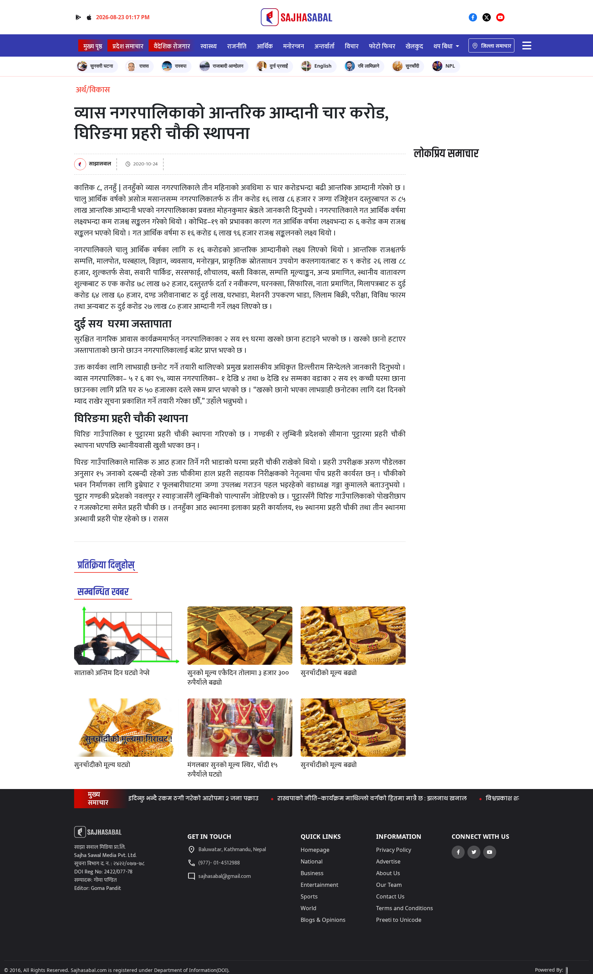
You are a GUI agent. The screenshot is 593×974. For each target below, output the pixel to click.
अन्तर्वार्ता (324, 46)
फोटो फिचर (382, 46)
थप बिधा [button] (443, 46)
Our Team (389, 885)
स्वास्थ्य (208, 46)
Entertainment (319, 885)
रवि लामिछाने (368, 65)
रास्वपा (180, 65)
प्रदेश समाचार (128, 46)
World (308, 908)
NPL (450, 65)
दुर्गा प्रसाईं (279, 65)
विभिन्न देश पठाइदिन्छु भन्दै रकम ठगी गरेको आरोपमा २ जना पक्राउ (146, 798)
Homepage (315, 850)
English (323, 65)
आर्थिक (265, 46)
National (312, 861)
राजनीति (236, 46)
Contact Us (390, 896)
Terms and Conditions (404, 908)
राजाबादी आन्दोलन (228, 65)
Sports (309, 896)
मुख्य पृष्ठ (92, 46)
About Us (388, 873)
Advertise (388, 861)
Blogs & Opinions (323, 920)
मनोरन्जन (293, 46)
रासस (144, 65)
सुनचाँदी (412, 65)
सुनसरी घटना (101, 65)
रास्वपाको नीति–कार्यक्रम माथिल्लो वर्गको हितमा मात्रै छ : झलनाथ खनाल (346, 798)
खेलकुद (414, 46)
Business (312, 873)
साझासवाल (100, 164)
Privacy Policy (393, 850)
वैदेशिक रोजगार (172, 46)
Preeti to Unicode (398, 920)
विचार (352, 46)
